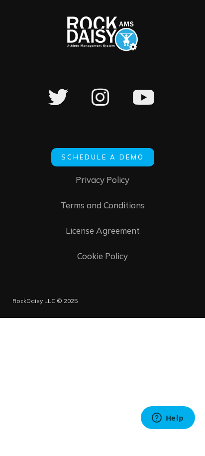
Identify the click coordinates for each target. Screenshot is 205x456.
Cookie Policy (102, 256)
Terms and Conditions (102, 205)
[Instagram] (100, 104)
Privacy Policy (102, 179)
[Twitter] (58, 104)
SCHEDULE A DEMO (102, 157)
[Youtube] (143, 104)
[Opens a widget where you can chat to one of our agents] (167, 418)
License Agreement (103, 230)
